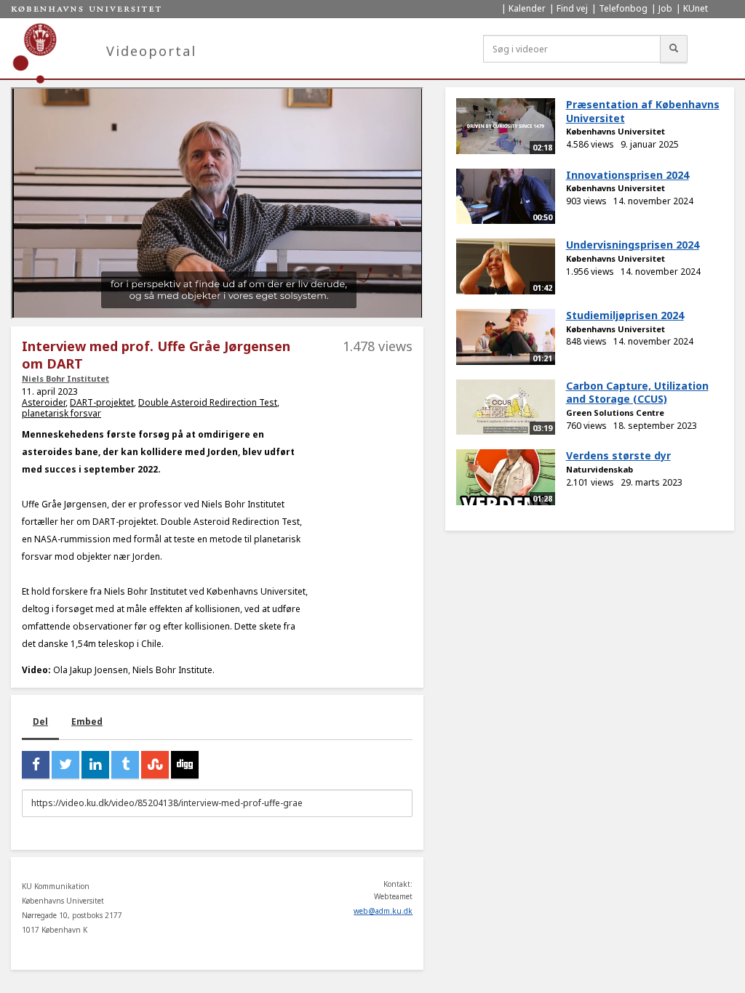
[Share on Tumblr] (125, 765)
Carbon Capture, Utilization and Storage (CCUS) (637, 392)
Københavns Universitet (615, 131)
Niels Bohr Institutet (65, 378)
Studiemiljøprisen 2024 (625, 315)
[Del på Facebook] (35, 765)
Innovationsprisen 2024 (627, 175)
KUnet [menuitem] (695, 8)
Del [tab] (40, 721)
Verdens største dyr (618, 455)
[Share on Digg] (185, 765)
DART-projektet (102, 402)
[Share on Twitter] (65, 765)
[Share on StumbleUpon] (155, 765)
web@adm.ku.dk (383, 911)
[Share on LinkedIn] (95, 765)
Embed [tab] (87, 721)
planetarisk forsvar (61, 413)
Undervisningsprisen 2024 (632, 245)
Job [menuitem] (665, 8)
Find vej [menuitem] (572, 8)
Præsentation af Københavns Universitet (643, 111)
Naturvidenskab (599, 469)
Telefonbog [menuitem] (623, 8)
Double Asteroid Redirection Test (207, 402)
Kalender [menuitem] (527, 8)
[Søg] (674, 49)
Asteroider (43, 402)
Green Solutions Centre (615, 412)
